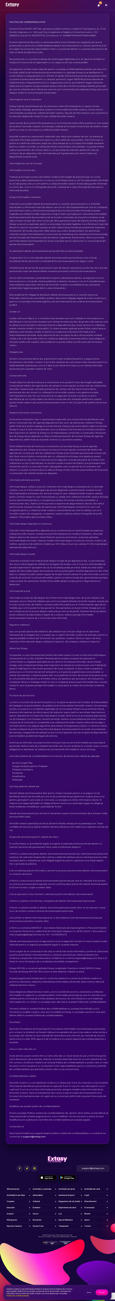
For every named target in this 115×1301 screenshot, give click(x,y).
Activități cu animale (42, 1189)
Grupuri (10, 1214)
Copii (86, 1195)
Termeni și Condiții (45, 1236)
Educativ (11, 1207)
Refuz (89, 1292)
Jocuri (35, 1214)
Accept (102, 1292)
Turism (87, 1226)
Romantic (37, 1220)
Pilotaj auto (12, 1220)
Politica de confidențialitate (61, 1236)
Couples (10, 1201)
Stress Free (38, 1226)
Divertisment (90, 1201)
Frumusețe (89, 1207)
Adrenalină (38, 1195)
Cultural (36, 1201)
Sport (87, 1220)
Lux (60, 1214)
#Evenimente (13, 1189)
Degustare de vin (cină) (69, 1201)
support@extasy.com (34, 1136)
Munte (87, 1214)
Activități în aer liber (16, 1195)
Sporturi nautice (14, 1226)
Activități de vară (92, 1189)
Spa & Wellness (66, 1220)
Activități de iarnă (67, 1189)
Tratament (64, 1226)
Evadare (36, 1207)
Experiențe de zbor (67, 1207)
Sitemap (74, 1236)
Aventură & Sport (67, 1195)
